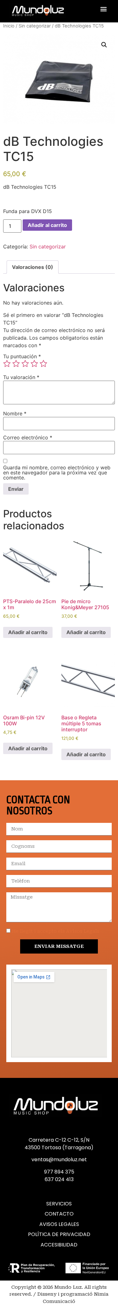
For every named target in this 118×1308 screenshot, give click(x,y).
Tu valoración (21, 377)
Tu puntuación (22, 356)
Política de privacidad (59, 1234)
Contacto (59, 1214)
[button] (103, 8)
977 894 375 (59, 1171)
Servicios (59, 1203)
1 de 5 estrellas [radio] (7, 363)
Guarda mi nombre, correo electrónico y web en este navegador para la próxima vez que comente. (56, 472)
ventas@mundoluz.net (59, 1159)
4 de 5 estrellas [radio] (34, 363)
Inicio (8, 26)
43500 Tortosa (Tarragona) (59, 1147)
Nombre (14, 413)
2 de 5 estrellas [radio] (16, 363)
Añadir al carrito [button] (28, 632)
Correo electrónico (27, 437)
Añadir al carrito (47, 225)
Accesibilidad (59, 1244)
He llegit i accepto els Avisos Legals (55, 931)
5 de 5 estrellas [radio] (43, 363)
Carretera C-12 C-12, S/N (59, 1140)
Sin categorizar (35, 26)
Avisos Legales (59, 1224)
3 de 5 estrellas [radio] (25, 363)
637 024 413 (59, 1179)
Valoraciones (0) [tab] (32, 267)
